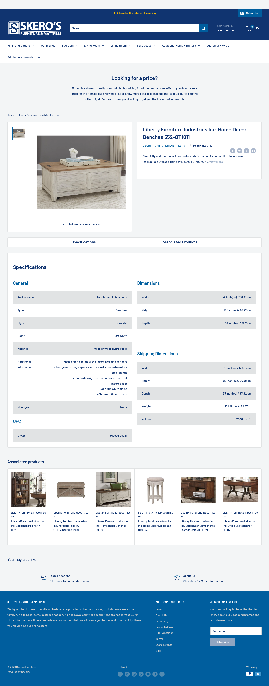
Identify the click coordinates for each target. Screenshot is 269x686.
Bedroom (68, 45)
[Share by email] (253, 150)
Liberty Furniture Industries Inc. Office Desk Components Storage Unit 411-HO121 (198, 526)
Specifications (84, 242)
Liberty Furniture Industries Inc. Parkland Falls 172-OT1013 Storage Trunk (70, 526)
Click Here (56, 581)
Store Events (164, 644)
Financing (162, 621)
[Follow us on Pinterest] (141, 674)
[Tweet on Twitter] (246, 150)
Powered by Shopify (18, 671)
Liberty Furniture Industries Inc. (164, 145)
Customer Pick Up (217, 45)
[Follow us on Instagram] (134, 674)
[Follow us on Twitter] (127, 674)
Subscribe (252, 13)
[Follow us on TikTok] (155, 674)
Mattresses (144, 45)
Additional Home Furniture (179, 45)
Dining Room (118, 45)
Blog (158, 650)
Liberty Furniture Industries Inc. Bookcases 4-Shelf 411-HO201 (27, 526)
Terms (160, 638)
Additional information (21, 57)
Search (160, 609)
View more (216, 161)
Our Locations (164, 632)
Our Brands (48, 45)
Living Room (92, 45)
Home (10, 115)
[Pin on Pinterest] (239, 150)
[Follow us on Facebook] (120, 674)
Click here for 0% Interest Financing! (135, 13)
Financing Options (19, 45)
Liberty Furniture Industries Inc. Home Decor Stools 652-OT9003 (155, 526)
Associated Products (179, 242)
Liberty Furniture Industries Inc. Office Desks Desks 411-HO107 (239, 526)
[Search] (203, 28)
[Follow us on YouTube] (148, 674)
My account (223, 30)
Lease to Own (164, 627)
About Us (161, 615)
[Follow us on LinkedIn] (162, 674)
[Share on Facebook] (232, 150)
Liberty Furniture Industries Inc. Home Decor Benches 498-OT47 (112, 526)
